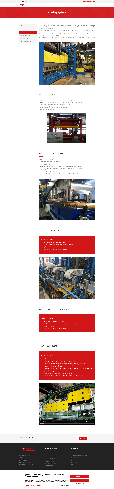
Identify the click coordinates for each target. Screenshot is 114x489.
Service (53, 5)
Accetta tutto (80, 476)
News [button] (89, 5)
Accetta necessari (80, 480)
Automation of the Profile (26, 41)
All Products (23, 25)
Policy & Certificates (74, 457)
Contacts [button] (93, 5)
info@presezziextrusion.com (27, 462)
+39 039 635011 (24, 459)
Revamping (79, 5)
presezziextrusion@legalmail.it (27, 464)
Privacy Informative (74, 459)
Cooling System (24, 32)
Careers (92, 1)
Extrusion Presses (24, 29)
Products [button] (49, 5)
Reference (84, 5)
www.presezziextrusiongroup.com (51, 453)
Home (39, 5)
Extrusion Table (24, 38)
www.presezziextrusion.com (50, 460)
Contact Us (82, 438)
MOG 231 (72, 466)
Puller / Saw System (25, 35)
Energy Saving (73, 5)
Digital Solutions (60, 5)
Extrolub (67, 5)
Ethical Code (73, 464)
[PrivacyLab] (66, 485)
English (22, 1)
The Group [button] (44, 5)
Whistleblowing (74, 462)
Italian (26, 1)
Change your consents (75, 460)
